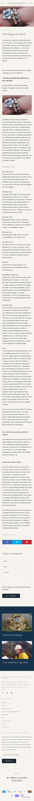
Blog (3, 718)
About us (4, 702)
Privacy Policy (5, 727)
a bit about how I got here (15, 662)
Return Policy (5, 715)
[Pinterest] (11, 693)
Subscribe (9, 761)
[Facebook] (2, 693)
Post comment (11, 595)
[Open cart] (32, 3)
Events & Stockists (6, 721)
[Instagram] (7, 693)
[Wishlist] (27, 3)
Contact (4, 705)
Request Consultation (7, 708)
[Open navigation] (2, 3)
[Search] (30, 3)
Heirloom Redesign (12, 634)
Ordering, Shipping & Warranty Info (10, 712)
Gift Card (4, 724)
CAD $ (16, 773)
